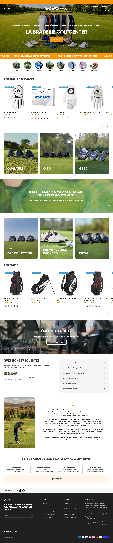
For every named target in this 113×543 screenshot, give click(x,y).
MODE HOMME (71, 70)
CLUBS (16, 70)
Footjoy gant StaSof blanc (92, 112)
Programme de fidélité (91, 7)
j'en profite (56, 40)
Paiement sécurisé (68, 512)
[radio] (4, 118)
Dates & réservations (56, 342)
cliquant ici (23, 367)
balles (89, 513)
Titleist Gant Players (63, 112)
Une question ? (105, 7)
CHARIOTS (60, 70)
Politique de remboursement (71, 517)
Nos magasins (46, 509)
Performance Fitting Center (49, 512)
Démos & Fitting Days (48, 514)
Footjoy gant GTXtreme (10, 112)
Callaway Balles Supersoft (39, 112)
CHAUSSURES (39, 70)
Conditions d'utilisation (69, 514)
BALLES (27, 70)
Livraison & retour (68, 503)
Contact (45, 503)
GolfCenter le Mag (47, 517)
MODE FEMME (83, 70)
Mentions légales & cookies (70, 509)
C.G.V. (65, 506)
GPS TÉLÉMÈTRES (94, 70)
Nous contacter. (17, 471)
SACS (50, 70)
